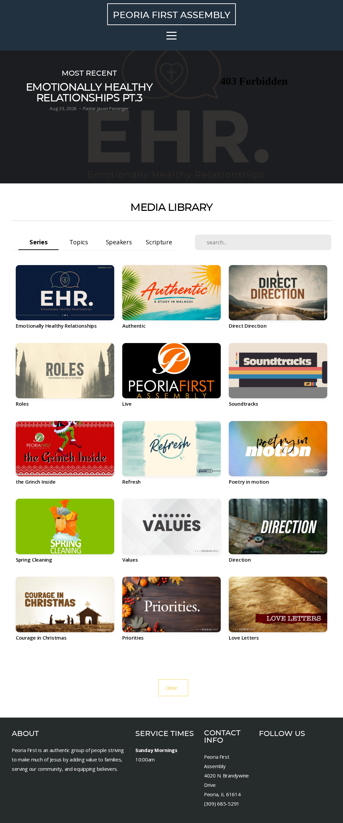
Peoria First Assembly (171, 14)
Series (38, 242)
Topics (78, 242)
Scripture (159, 242)
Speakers (119, 242)
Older (173, 687)
